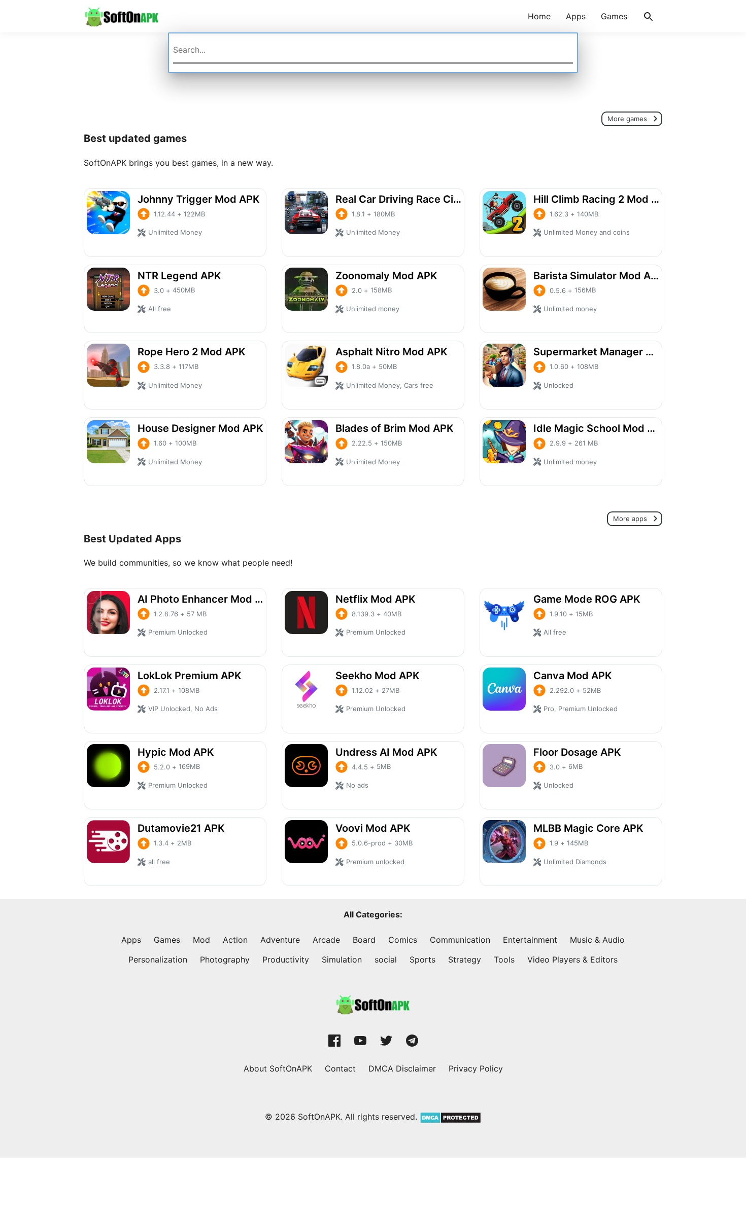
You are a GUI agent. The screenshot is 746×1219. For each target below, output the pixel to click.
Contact (340, 1068)
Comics (402, 940)
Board (364, 940)
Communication (460, 940)
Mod (201, 940)
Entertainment (530, 940)
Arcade (326, 940)
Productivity (285, 959)
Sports (422, 959)
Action (235, 940)
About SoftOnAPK (278, 1068)
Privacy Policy (476, 1068)
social (386, 959)
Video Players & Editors (572, 959)
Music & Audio (597, 940)
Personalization (157, 959)
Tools (504, 959)
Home (539, 16)
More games (628, 119)
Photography (225, 959)
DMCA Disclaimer (402, 1068)
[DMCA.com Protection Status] (449, 1117)
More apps (631, 519)
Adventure (280, 940)
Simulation (342, 959)
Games (614, 16)
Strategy (464, 959)
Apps (576, 16)
